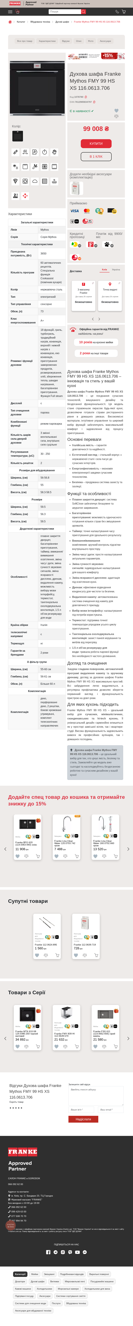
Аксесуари (105, 41)
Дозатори (20, 1281)
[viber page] (70, 1252)
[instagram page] (62, 1252)
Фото (90, 41)
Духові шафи (37, 1281)
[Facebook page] (48, 1252)
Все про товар (24, 41)
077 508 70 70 (18, 1216)
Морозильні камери (68, 1288)
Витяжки (54, 1281)
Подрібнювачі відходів (72, 1274)
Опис (79, 41)
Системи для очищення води (30, 1303)
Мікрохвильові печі (75, 1281)
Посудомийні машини (102, 1281)
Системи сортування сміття (70, 1296)
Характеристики (47, 41)
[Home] (15, 3)
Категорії (20, 1274)
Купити (96, 143)
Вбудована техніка (76, 1303)
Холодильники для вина (97, 1288)
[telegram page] (55, 1252)
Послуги (56, 1303)
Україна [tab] (116, 269)
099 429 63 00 (18, 1211)
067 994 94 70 (18, 1220)
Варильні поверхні (99, 1274)
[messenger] (84, 1252)
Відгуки (66, 41)
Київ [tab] (104, 269)
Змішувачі (49, 1274)
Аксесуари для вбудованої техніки (33, 1310)
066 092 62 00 (15, 1184)
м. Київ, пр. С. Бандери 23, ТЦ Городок (32, 1195)
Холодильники (44, 1288)
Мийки (34, 1274)
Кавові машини (23, 1288)
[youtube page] (77, 1252)
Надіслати (83, 1119)
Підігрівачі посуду (24, 1296)
